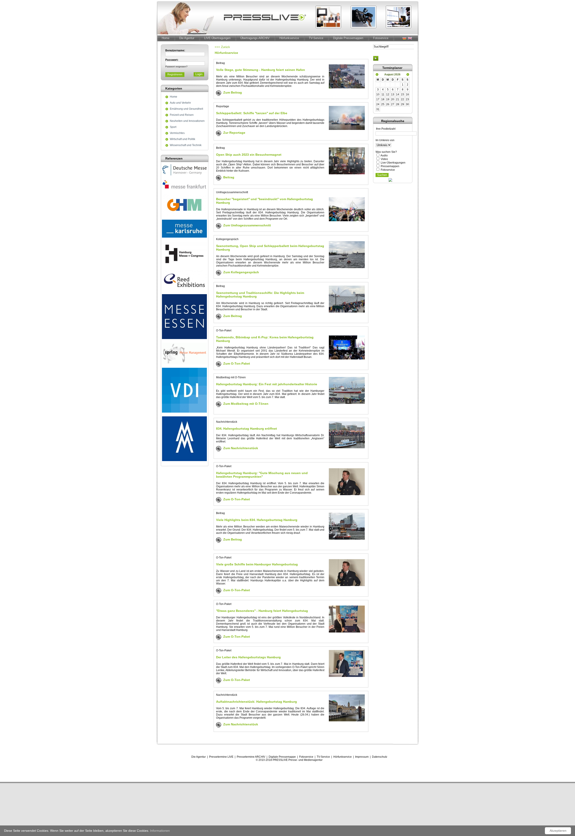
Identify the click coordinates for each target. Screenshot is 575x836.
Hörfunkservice (289, 38)
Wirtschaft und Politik (182, 139)
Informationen (160, 830)
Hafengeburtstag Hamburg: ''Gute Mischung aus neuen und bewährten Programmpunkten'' (262, 474)
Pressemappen (390, 166)
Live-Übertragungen (393, 162)
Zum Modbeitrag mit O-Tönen (245, 403)
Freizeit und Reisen (182, 115)
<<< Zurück (222, 47)
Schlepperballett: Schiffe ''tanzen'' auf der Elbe (251, 113)
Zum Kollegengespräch (241, 272)
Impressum (362, 756)
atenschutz (380, 756)
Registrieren (174, 74)
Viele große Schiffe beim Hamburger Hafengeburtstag (257, 564)
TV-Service (316, 38)
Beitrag (228, 177)
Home (165, 38)
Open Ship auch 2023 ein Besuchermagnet (248, 154)
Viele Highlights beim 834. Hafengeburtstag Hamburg (256, 520)
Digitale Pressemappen (348, 38)
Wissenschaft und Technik (185, 145)
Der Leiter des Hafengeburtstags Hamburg (248, 657)
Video (384, 159)
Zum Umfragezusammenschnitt (247, 225)
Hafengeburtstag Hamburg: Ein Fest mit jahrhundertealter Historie (266, 384)
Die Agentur (186, 38)
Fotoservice (380, 38)
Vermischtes (177, 133)
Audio (384, 155)
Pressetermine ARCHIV (251, 756)
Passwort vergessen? (176, 66)
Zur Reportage (234, 132)
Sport (173, 127)
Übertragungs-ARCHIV (255, 38)
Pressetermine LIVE (221, 756)
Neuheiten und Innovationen (187, 121)
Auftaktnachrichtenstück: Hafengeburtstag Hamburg (256, 701)
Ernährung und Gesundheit (186, 109)
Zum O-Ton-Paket (236, 363)
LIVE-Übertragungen (217, 38)
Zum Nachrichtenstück (240, 448)
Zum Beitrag (232, 92)
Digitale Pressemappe (282, 756)
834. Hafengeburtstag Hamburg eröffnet (246, 428)
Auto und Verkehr (180, 103)
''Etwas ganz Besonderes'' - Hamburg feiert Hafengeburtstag (262, 611)
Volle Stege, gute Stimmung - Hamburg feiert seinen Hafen (260, 70)
